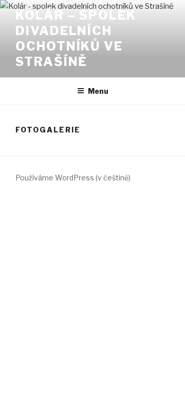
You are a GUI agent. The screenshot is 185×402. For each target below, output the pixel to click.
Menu (98, 91)
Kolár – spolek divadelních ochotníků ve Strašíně (75, 38)
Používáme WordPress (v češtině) (73, 177)
